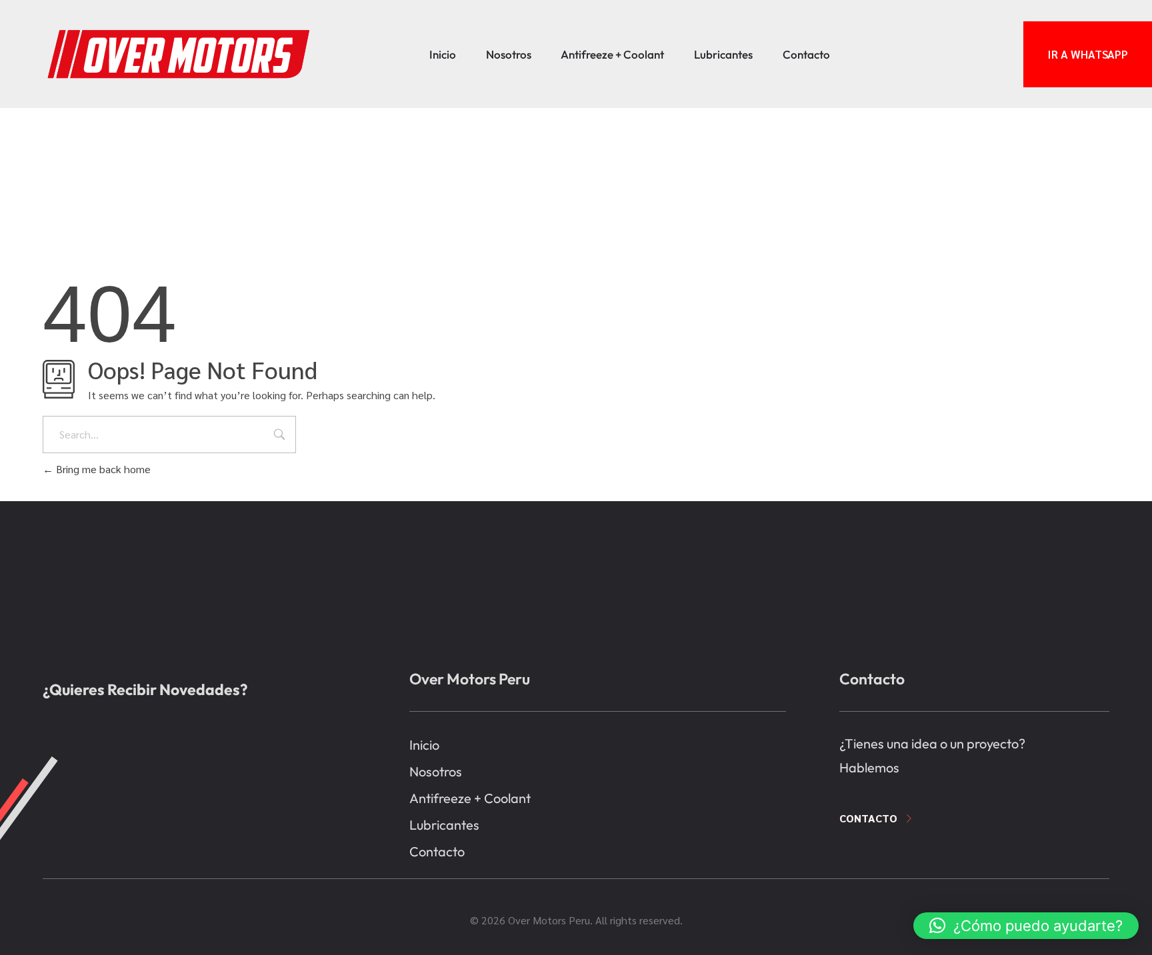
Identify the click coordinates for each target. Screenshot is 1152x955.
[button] (1026, 925)
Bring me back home (102, 469)
